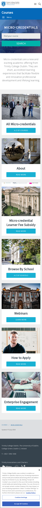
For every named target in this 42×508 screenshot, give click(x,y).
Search (21, 43)
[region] (21, 487)
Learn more (21, 320)
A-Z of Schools (21, 275)
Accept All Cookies (21, 504)
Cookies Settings (21, 497)
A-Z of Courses (21, 130)
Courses (7, 12)
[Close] (39, 470)
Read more (21, 175)
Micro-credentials (16, 425)
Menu (9, 17)
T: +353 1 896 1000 (9, 454)
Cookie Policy (31, 493)
